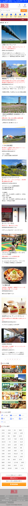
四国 (9, 459)
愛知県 (15, 447)
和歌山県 (16, 453)
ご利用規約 (7, 498)
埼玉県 (9, 439)
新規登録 (15, 484)
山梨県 (15, 444)
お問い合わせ (7, 495)
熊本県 (15, 465)
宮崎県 (3, 468)
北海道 (3, 430)
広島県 (21, 456)
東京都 (21, 439)
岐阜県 (3, 447)
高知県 (9, 462)
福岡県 (22, 462)
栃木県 (20, 436)
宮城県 (9, 433)
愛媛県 (3, 462)
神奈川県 (3, 441)
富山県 (21, 441)
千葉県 (15, 439)
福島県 (3, 436)
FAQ (7, 502)
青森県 (20, 430)
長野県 (21, 444)
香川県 (20, 459)
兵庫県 (3, 453)
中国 (22, 453)
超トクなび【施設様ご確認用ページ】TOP (10, 19)
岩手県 (3, 433)
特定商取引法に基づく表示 (7, 500)
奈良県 (9, 453)
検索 (24, 10)
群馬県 (3, 439)
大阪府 (21, 450)
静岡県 (9, 447)
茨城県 (14, 436)
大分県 (21, 465)
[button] (2, 15)
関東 (9, 436)
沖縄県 (16, 468)
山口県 (3, 459)
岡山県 (15, 456)
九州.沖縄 (16, 462)
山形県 (21, 433)
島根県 (9, 456)
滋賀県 (9, 450)
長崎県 (9, 465)
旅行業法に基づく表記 (21, 500)
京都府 (15, 450)
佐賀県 (3, 465)
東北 (15, 430)
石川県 (3, 444)
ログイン (15, 478)
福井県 (9, 444)
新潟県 (15, 441)
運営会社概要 (21, 495)
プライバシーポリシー (21, 498)
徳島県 (14, 459)
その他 (22, 468)
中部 (10, 441)
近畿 (21, 447)
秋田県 (15, 433)
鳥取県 (3, 456)
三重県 (3, 450)
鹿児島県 (10, 468)
